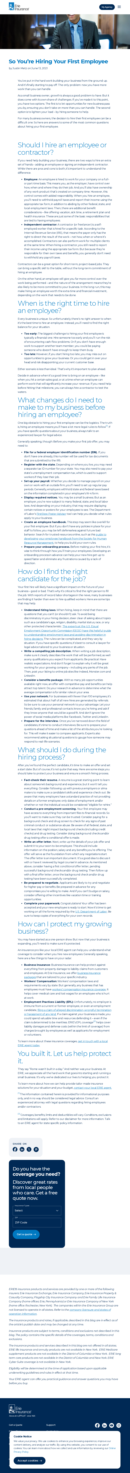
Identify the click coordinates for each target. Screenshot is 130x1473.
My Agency (107, 7)
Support (50, 1425)
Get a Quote (15, 1425)
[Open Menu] (119, 7)
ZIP (16, 1218)
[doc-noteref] (106, 426)
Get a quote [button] (24, 1234)
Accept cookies (28, 1460)
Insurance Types (22, 1206)
